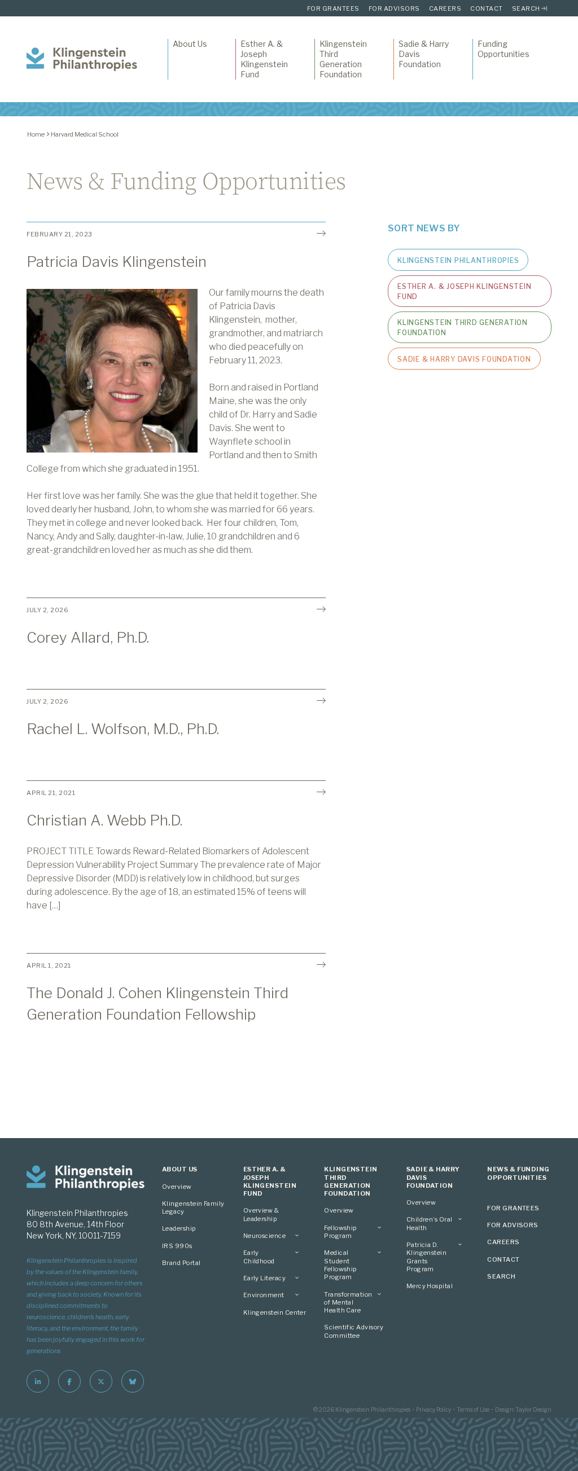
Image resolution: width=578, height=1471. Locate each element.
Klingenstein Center (274, 1312)
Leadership (179, 1228)
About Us (190, 44)
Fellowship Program (340, 1232)
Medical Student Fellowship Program (340, 1265)
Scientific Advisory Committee (353, 1331)
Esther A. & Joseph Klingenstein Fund (264, 59)
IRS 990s (177, 1246)
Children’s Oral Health (429, 1223)
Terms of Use (473, 1409)
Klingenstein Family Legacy (193, 1207)
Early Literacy (264, 1278)
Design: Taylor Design (523, 1409)
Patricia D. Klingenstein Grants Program (426, 1257)
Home (36, 134)
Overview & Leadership (261, 1214)
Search (526, 8)
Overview (177, 1187)
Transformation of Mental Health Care (348, 1302)
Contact (486, 8)
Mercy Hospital (429, 1286)
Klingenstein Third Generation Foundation (343, 59)
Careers (445, 8)
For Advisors (394, 8)
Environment (263, 1295)
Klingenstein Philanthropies (458, 260)
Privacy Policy (433, 1409)
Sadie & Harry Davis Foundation (424, 54)
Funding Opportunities (503, 49)
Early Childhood (259, 1256)
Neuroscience (264, 1236)
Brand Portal (181, 1263)
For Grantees (333, 8)
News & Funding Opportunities (518, 1173)
